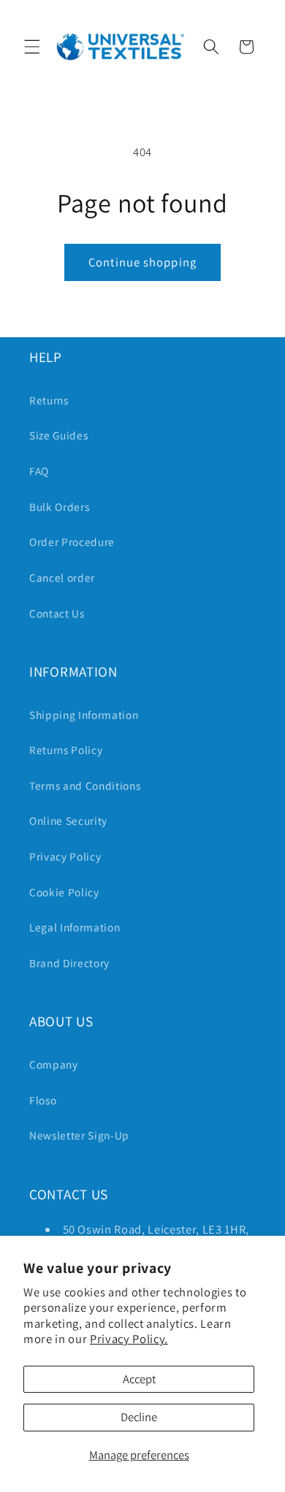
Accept (139, 1379)
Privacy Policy (65, 856)
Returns (49, 400)
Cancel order (62, 577)
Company (53, 1064)
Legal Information (74, 927)
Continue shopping (142, 262)
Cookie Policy (64, 892)
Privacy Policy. (129, 1339)
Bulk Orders (59, 506)
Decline (139, 1417)
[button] (32, 46)
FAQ (39, 471)
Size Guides (58, 435)
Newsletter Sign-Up (79, 1135)
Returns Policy (65, 749)
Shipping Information (83, 714)
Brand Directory (69, 962)
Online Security (68, 820)
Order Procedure (72, 541)
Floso (42, 1100)
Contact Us (57, 613)
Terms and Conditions (84, 785)
